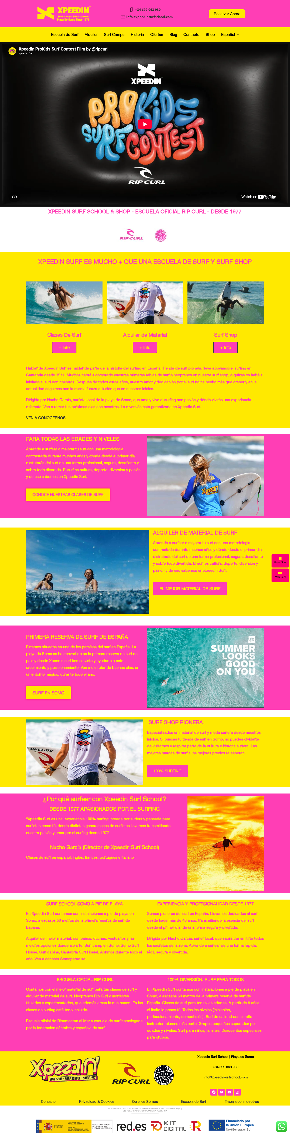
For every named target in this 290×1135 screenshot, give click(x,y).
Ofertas (156, 34)
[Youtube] (229, 1092)
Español (228, 34)
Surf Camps (114, 34)
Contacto (191, 34)
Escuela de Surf (64, 34)
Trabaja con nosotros (242, 1101)
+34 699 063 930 (148, 9)
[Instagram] (237, 1092)
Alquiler (91, 34)
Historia (137, 34)
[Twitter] (221, 1092)
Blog (173, 34)
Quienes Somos (145, 1101)
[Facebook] (213, 1092)
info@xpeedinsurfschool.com (149, 17)
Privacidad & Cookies (96, 1101)
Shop (210, 34)
